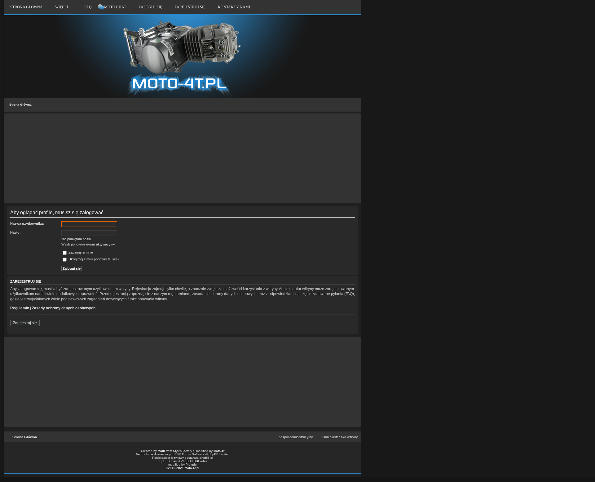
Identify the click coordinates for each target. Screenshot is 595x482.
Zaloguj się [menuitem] (150, 7)
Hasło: (15, 232)
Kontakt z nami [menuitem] (234, 7)
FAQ (88, 7)
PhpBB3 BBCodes (194, 461)
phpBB (174, 454)
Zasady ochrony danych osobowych (63, 308)
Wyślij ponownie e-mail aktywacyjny (88, 244)
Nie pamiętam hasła (76, 239)
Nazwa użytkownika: (27, 223)
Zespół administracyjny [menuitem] (295, 437)
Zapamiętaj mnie (80, 252)
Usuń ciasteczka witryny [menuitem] (339, 437)
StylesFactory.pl (184, 451)
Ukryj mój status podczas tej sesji (93, 259)
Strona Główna (20, 104)
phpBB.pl (206, 457)
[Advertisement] (182, 158)
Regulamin (19, 308)
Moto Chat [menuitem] (115, 7)
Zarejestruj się (25, 323)
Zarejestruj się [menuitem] (189, 7)
